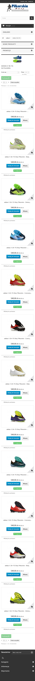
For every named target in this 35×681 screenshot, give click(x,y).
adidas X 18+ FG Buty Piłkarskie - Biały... (17, 157)
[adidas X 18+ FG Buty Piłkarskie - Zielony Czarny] (17, 189)
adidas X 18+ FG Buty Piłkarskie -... (17, 111)
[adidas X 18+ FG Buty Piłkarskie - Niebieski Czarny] (17, 235)
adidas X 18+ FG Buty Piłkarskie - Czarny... (17, 338)
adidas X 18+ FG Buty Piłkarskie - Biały (17, 384)
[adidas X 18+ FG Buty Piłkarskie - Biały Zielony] (17, 144)
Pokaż (22, 72)
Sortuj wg (3, 72)
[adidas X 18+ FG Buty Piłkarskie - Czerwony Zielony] (17, 280)
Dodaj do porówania (10, 129)
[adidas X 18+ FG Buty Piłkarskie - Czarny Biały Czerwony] (17, 325)
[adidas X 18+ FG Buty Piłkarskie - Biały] (17, 371)
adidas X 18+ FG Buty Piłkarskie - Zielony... (17, 202)
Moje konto (5, 671)
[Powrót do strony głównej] (2, 38)
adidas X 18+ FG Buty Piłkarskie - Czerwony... (17, 293)
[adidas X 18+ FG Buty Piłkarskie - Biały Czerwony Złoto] (17, 552)
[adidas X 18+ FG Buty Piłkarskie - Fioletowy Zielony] (17, 416)
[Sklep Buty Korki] (17, 8)
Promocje (7, 50)
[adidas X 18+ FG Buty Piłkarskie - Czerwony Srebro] (17, 507)
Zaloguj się (30, 1)
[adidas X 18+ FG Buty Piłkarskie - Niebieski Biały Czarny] (17, 98)
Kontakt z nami (24, 1)
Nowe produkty (9, 44)
